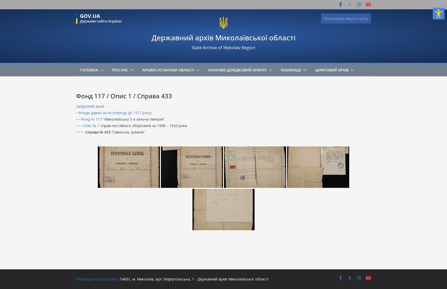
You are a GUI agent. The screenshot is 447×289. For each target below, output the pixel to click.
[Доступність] (438, 13)
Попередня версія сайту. (97, 279)
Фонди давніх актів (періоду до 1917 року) (115, 112)
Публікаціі (291, 70)
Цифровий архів (331, 70)
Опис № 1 (91, 125)
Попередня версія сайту (346, 18)
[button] (101, 70)
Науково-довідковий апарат (237, 70)
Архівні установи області (168, 70)
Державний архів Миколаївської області (223, 37)
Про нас (120, 70)
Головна (89, 70)
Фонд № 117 (91, 119)
